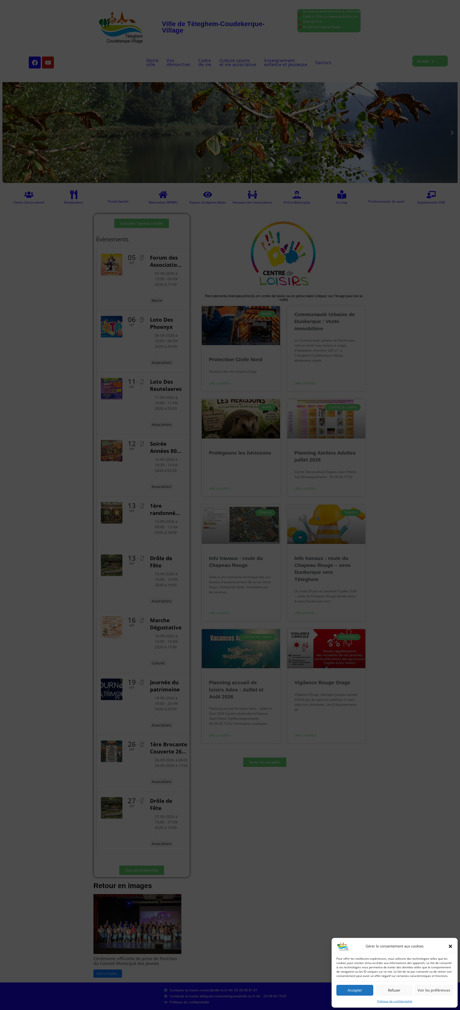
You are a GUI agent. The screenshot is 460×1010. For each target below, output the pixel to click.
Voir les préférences (434, 990)
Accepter (355, 990)
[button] (450, 946)
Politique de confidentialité (394, 1001)
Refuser (394, 990)
